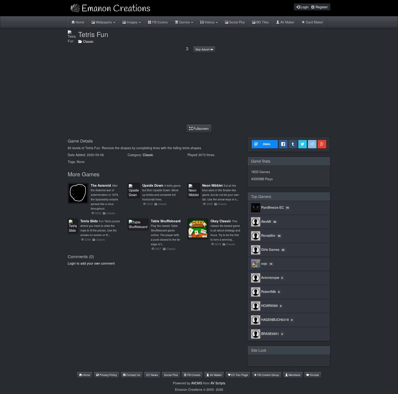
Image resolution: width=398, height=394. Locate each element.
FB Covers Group (268, 375)
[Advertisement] (199, 88)
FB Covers (159, 22)
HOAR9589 (269, 305)
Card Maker (314, 22)
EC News (152, 375)
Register (321, 7)
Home (79, 22)
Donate (314, 375)
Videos (209, 22)
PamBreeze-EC (272, 207)
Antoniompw (270, 277)
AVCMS (196, 383)
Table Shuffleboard (166, 221)
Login (304, 7)
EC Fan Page (239, 375)
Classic (87, 41)
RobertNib (268, 291)
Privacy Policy (108, 375)
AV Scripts (218, 383)
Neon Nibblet (212, 185)
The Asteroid (101, 185)
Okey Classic (221, 221)
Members (294, 375)
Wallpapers (104, 22)
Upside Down (152, 185)
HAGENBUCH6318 (275, 319)
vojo (264, 263)
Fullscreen (201, 128)
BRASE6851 (270, 333)
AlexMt (266, 221)
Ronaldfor (268, 235)
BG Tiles (262, 22)
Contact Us (133, 375)
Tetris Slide (89, 221)
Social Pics (236, 22)
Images (132, 22)
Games (184, 22)
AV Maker (286, 22)
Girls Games (270, 249)
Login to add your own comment (91, 263)
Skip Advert (202, 49)
